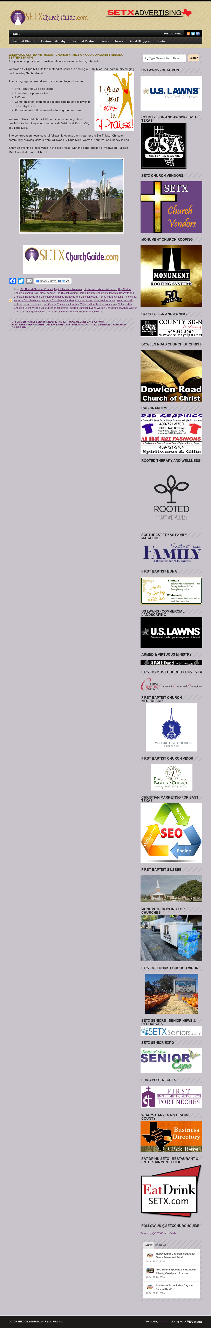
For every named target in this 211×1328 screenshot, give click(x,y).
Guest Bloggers (140, 41)
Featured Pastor (83, 41)
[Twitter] (193, 34)
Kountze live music (104, 300)
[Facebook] (198, 34)
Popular (160, 1245)
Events (104, 41)
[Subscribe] (188, 34)
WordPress (165, 1321)
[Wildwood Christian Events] (71, 196)
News (119, 41)
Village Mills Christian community (98, 304)
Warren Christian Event (83, 307)
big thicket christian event (68, 289)
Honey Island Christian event (81, 296)
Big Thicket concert (44, 293)
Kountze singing (32, 304)
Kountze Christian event (27, 300)
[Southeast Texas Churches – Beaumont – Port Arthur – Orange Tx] (48, 23)
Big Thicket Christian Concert (36, 289)
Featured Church (23, 41)
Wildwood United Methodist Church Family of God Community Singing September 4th (66, 56)
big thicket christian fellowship (100, 289)
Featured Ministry (53, 41)
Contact (162, 41)
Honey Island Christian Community (44, 296)
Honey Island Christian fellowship (117, 296)
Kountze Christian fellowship (58, 300)
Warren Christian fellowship (112, 307)
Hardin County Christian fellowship (98, 293)
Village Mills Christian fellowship (50, 307)
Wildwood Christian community (51, 311)
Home (16, 33)
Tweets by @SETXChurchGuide (158, 1233)
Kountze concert (84, 300)
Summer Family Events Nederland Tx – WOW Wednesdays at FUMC (58, 321)
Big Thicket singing (67, 293)
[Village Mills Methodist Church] (71, 259)
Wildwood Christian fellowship (86, 311)
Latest (148, 1245)
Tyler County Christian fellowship (60, 304)
